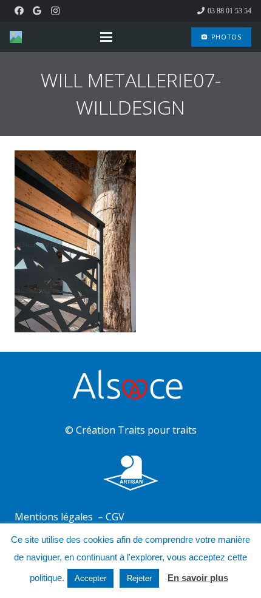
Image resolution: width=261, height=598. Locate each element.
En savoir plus (198, 578)
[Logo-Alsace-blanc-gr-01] (130, 386)
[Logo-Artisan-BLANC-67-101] (130, 473)
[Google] (37, 11)
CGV (115, 516)
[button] (106, 37)
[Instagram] (55, 11)
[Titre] (16, 37)
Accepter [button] (90, 578)
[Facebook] (19, 11)
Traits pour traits (157, 430)
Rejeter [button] (139, 578)
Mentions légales (55, 516)
